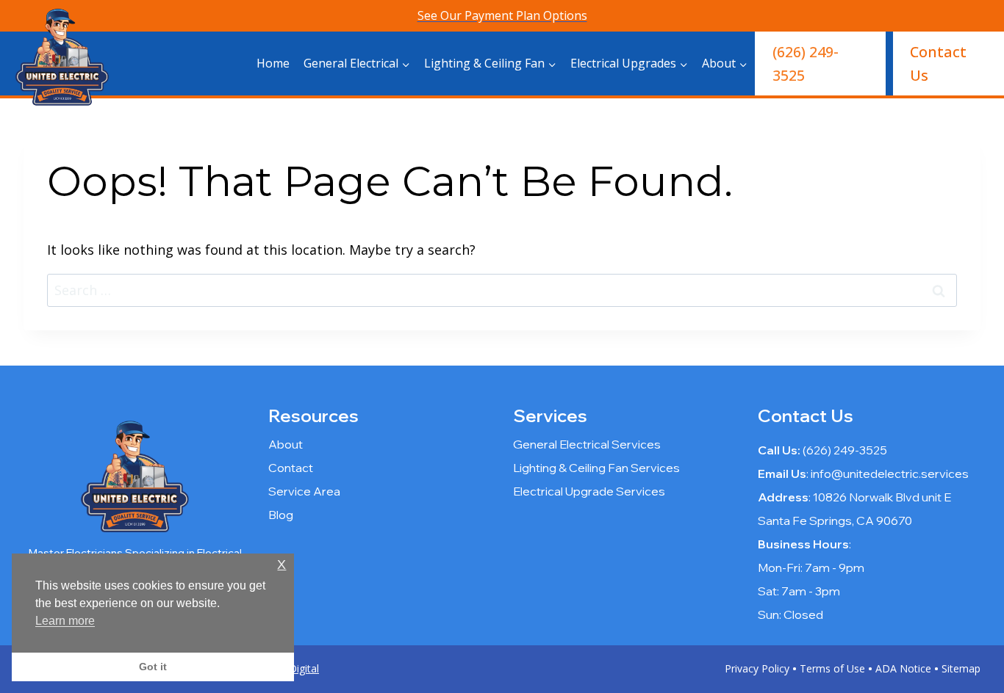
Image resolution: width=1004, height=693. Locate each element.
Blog (280, 514)
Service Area (304, 491)
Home (273, 63)
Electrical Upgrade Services (589, 491)
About (285, 444)
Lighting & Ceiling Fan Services (596, 467)
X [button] (281, 565)
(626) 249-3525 (805, 63)
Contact (290, 467)
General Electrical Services (587, 444)
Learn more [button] (65, 620)
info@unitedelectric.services (890, 473)
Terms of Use (832, 668)
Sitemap (961, 668)
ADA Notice (903, 668)
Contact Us (938, 63)
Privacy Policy (757, 668)
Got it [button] (153, 666)
